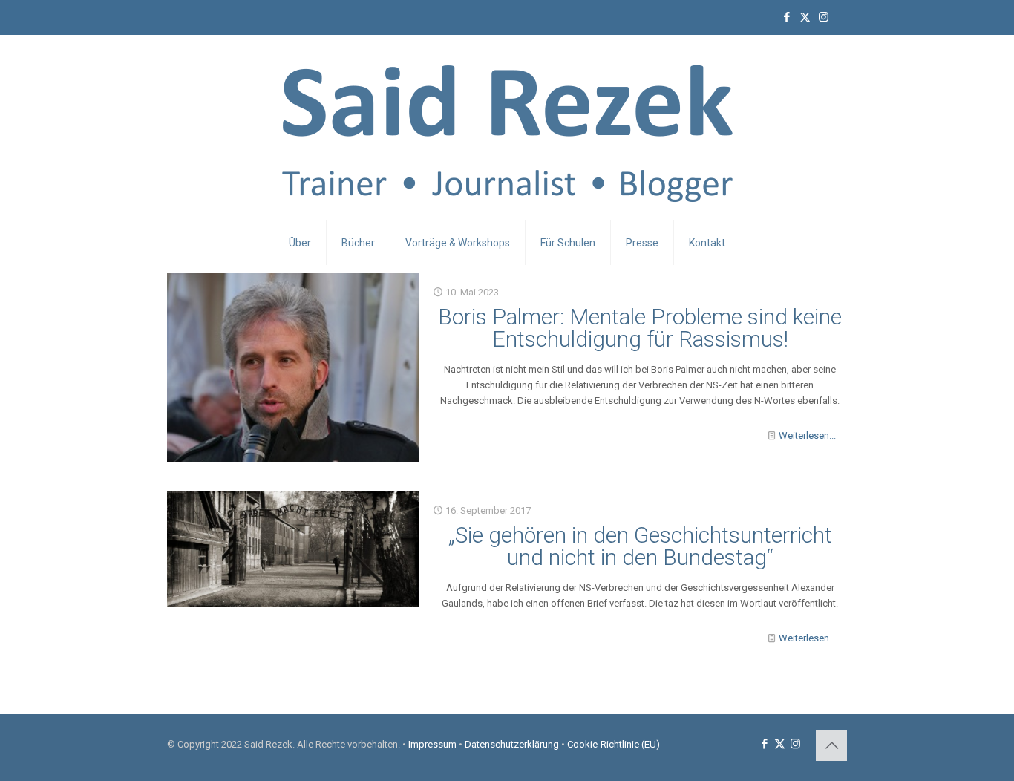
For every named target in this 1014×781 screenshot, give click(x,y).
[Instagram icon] (823, 17)
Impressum (432, 744)
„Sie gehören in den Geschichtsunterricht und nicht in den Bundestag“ (640, 546)
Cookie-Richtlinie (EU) (613, 744)
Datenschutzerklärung (512, 744)
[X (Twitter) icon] (805, 17)
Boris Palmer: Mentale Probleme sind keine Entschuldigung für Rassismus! (640, 328)
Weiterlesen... (807, 435)
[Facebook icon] (786, 17)
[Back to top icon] (831, 745)
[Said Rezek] (507, 127)
